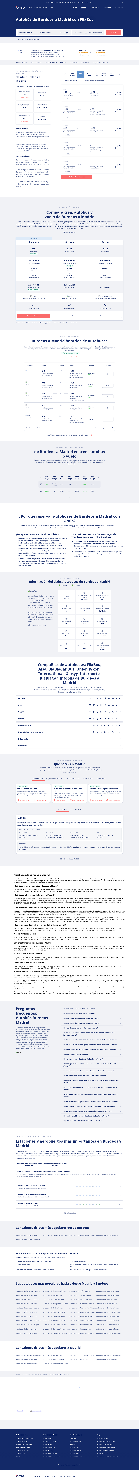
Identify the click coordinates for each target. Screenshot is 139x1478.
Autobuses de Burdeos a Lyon (26, 1329)
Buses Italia (47, 1438)
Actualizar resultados (68, 357)
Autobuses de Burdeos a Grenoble (108, 1333)
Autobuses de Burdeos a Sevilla (54, 1316)
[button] (65, 32)
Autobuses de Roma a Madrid (80, 1295)
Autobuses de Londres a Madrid (107, 1291)
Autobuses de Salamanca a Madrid (28, 1355)
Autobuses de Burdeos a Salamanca (55, 1325)
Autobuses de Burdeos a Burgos (27, 1325)
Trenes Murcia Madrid (24, 1438)
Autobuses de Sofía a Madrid (53, 1308)
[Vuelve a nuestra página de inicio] (22, 7)
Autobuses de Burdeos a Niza (26, 1333)
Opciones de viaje (51, 62)
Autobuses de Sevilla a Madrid (26, 1295)
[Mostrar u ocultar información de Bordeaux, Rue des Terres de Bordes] (120, 1187)
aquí (90, 435)
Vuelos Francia (75, 1450)
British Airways (75, 1441)
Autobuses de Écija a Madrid (106, 1359)
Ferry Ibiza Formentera (105, 1450)
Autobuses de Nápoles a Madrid (107, 1308)
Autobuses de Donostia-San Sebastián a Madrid (87, 1308)
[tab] (71, 81)
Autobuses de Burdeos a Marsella (55, 1333)
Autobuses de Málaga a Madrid (54, 1295)
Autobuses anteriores (35, 428)
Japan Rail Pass (102, 1438)
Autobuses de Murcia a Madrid (107, 1304)
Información (74, 62)
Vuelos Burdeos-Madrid (25, 1264)
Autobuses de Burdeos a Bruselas (108, 1325)
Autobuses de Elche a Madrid (26, 1364)
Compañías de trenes (24, 1444)
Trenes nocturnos (22, 1450)
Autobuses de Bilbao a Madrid (26, 1304)
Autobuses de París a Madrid (80, 1291)
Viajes (99, 1435)
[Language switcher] (84, 8)
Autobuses (37, 8)
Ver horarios (24, 121)
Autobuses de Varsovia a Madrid (27, 1308)
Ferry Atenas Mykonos (105, 1444)
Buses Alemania (49, 1447)
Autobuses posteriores (103, 428)
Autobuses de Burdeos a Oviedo (107, 1320)
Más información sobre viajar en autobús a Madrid (88, 1270)
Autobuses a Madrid (39, 1374)
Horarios (63, 62)
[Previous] (40, 477)
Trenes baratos (21, 1441)
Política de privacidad (67, 1476)
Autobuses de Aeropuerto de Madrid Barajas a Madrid (62, 1304)
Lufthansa (73, 1438)
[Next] (119, 74)
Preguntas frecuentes (100, 62)
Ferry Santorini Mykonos (106, 1447)
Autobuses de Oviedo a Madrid (54, 1312)
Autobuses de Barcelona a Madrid (28, 1291)
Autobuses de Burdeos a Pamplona (28, 1320)
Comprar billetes (36, 62)
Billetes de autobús (50, 1435)
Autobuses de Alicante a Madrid (81, 1299)
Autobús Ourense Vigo (51, 1441)
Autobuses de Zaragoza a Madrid (54, 1291)
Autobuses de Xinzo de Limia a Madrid (56, 1364)
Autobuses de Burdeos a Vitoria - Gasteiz (57, 1329)
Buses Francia (48, 1444)
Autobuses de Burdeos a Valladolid (82, 1325)
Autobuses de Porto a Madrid (26, 1312)
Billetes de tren (22, 1435)
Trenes (30, 8)
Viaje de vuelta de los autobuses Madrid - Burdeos (34, 1261)
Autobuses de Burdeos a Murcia (54, 1320)
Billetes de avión (76, 1435)
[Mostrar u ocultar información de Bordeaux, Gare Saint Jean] (120, 1204)
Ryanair (73, 1444)
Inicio (18, 1374)
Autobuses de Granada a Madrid (27, 1299)
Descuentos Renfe (23, 1447)
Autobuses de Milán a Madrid (106, 1299)
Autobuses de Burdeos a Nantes (107, 1329)
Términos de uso (50, 1476)
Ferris (51, 8)
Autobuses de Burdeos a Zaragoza (108, 1312)
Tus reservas (96, 7)
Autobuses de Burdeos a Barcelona (82, 1235)
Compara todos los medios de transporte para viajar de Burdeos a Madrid (94, 1265)
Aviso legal (38, 1476)
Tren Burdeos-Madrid (78, 1261)
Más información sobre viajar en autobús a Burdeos (35, 1270)
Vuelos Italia (74, 1447)
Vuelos (45, 8)
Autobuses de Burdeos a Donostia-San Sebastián (60, 1235)
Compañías (86, 62)
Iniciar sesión (119, 8)
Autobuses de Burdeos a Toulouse (28, 1239)
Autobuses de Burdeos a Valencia (81, 1316)
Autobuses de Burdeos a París (107, 1235)
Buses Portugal (48, 1450)
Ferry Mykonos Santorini (106, 1441)
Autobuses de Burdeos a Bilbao (27, 1235)
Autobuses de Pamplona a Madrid (82, 1304)
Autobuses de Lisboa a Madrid (53, 1299)
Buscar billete (24, 97)
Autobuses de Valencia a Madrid (107, 1295)
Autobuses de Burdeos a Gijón (80, 1329)
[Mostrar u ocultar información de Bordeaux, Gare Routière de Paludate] (120, 1196)
